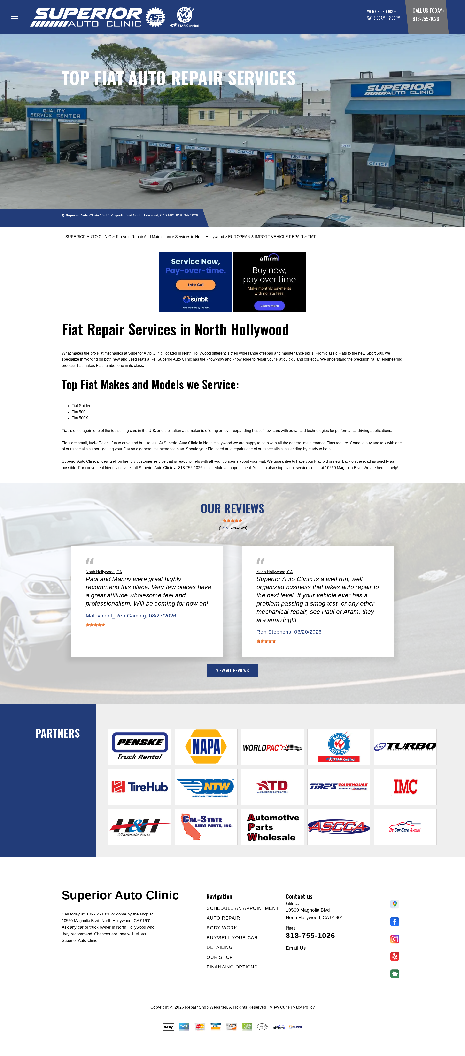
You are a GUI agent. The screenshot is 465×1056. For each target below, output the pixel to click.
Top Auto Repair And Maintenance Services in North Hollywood (170, 237)
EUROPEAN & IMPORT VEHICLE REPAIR (265, 237)
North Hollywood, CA (104, 572)
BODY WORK (222, 927)
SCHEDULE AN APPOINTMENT (243, 908)
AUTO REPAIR (223, 918)
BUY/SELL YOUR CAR (232, 937)
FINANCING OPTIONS (232, 966)
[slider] (232, 520)
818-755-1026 (426, 18)
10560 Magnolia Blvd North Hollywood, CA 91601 (137, 215)
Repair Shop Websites (206, 1007)
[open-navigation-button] (14, 17)
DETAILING (220, 947)
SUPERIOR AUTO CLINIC (88, 237)
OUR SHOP (220, 957)
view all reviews (232, 670)
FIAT (312, 237)
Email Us (296, 948)
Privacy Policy (301, 1007)
